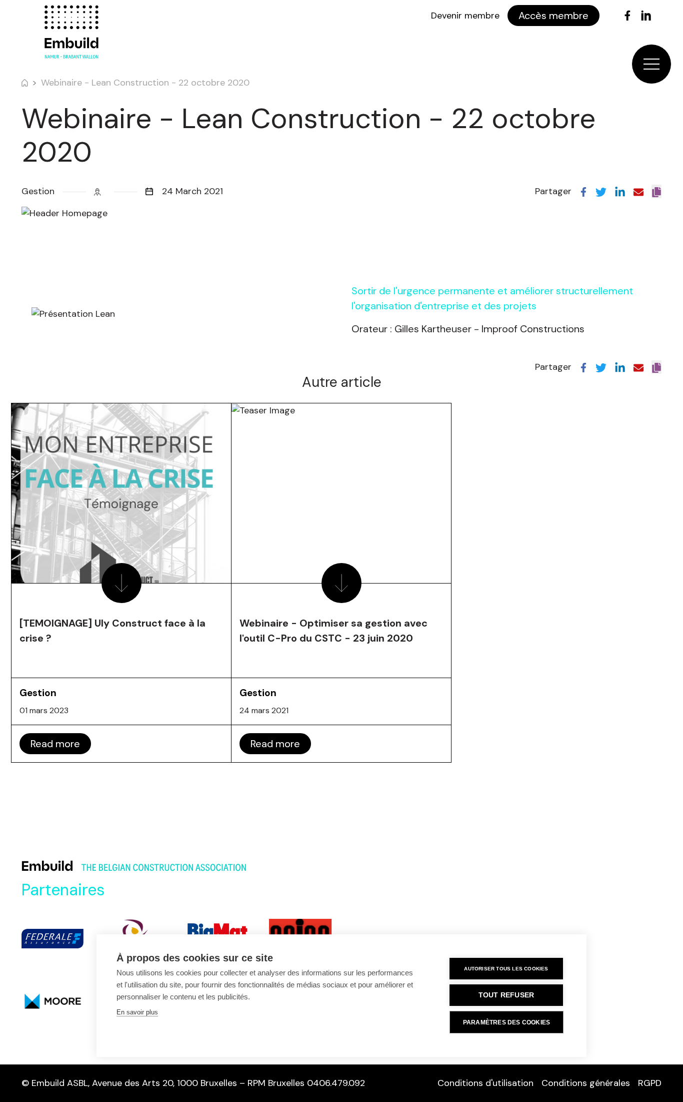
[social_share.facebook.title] (584, 191)
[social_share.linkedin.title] (620, 191)
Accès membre (553, 15)
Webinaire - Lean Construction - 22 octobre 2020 (145, 83)
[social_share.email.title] (639, 191)
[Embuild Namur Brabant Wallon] (72, 32)
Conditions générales (586, 1083)
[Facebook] (627, 16)
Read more (55, 743)
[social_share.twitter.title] (601, 191)
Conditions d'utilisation (486, 1083)
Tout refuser (506, 995)
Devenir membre (465, 16)
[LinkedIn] (646, 16)
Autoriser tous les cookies (506, 968)
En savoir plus (137, 1012)
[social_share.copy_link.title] (657, 191)
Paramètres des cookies (506, 1022)
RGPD (650, 1083)
